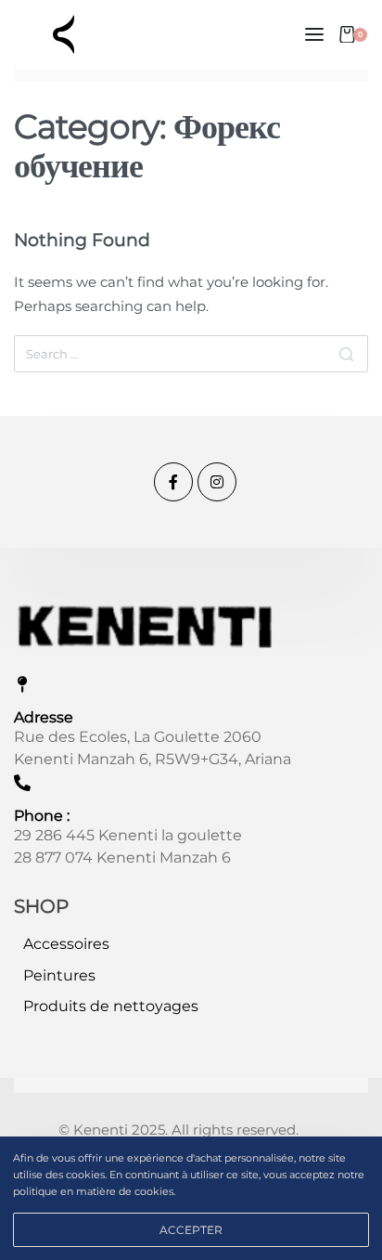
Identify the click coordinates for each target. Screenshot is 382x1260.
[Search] (346, 353)
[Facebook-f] (173, 481)
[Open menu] (314, 34)
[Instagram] (216, 481)
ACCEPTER (191, 1230)
